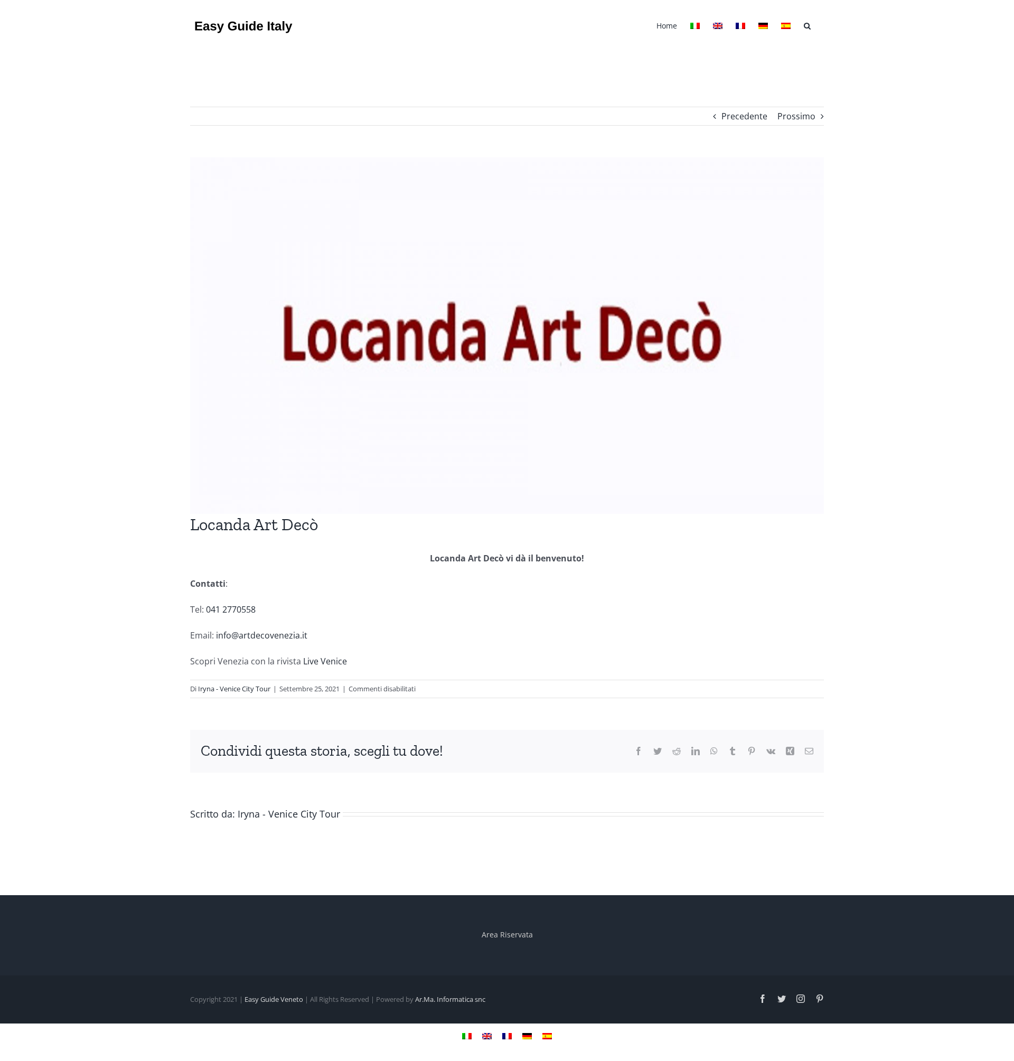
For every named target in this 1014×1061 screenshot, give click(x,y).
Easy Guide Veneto (274, 999)
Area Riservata (507, 934)
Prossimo (796, 116)
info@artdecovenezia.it (264, 635)
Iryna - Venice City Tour (234, 688)
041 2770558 (231, 609)
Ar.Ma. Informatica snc (450, 999)
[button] (807, 25)
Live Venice (325, 661)
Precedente (744, 116)
